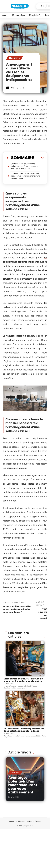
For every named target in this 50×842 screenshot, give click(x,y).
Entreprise (15, 773)
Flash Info (14, 58)
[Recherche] (41, 6)
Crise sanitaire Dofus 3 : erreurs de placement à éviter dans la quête (23, 680)
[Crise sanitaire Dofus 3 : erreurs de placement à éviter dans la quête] (25, 658)
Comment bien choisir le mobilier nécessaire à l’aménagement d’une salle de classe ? (25, 176)
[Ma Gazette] (20, 6)
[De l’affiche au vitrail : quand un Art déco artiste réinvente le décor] (25, 708)
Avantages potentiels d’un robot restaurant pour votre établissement (22, 785)
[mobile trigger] (5, 6)
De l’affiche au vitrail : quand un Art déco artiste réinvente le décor (23, 729)
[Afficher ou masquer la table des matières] (38, 157)
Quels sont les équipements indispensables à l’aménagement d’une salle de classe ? (25, 166)
